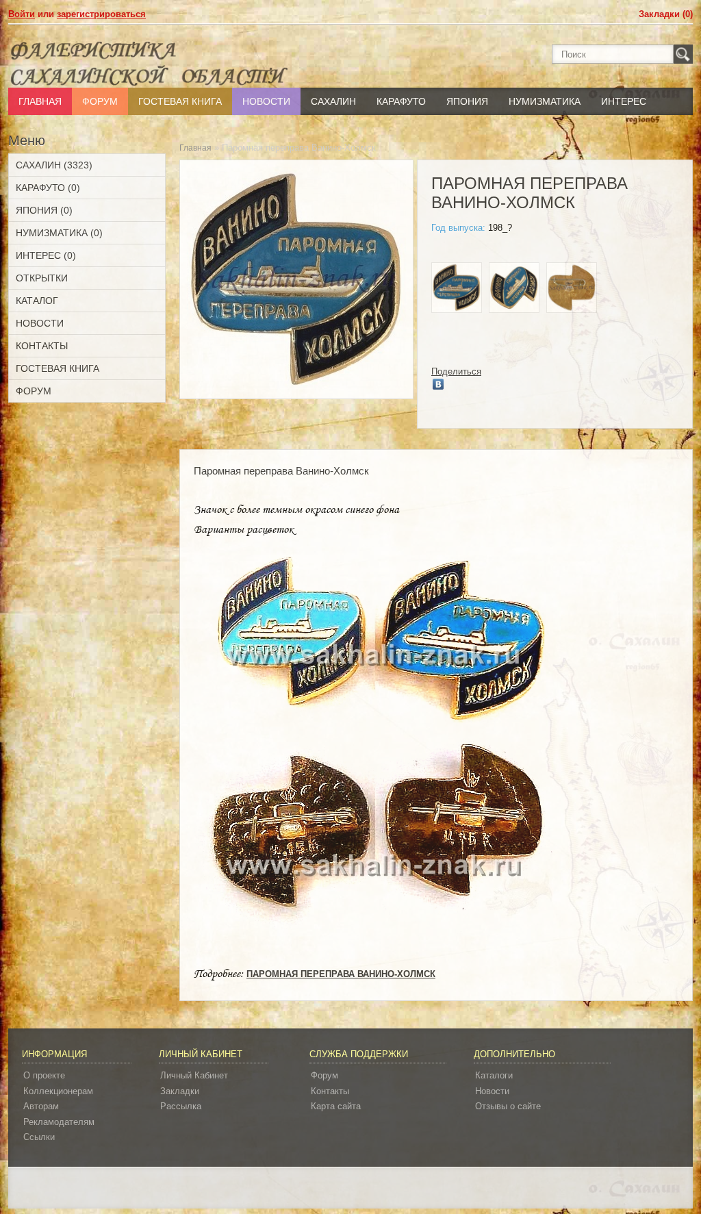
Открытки (42, 278)
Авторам (41, 1106)
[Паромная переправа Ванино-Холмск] (456, 289)
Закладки (179, 1091)
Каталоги (494, 1075)
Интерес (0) (46, 255)
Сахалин (333, 101)
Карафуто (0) (48, 187)
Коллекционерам (58, 1091)
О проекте (44, 1075)
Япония (467, 101)
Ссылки (39, 1137)
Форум (100, 101)
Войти (21, 14)
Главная (40, 101)
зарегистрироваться (101, 14)
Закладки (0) (666, 14)
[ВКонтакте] (438, 384)
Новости (266, 101)
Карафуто (401, 101)
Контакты (42, 345)
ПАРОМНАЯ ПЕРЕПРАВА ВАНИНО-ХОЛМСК (340, 974)
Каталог (37, 300)
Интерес (623, 101)
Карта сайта (336, 1106)
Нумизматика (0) (59, 232)
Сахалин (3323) (54, 165)
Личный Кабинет (194, 1075)
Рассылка (180, 1106)
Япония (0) (44, 210)
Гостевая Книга (180, 101)
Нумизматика (545, 101)
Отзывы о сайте (508, 1106)
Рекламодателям (58, 1122)
